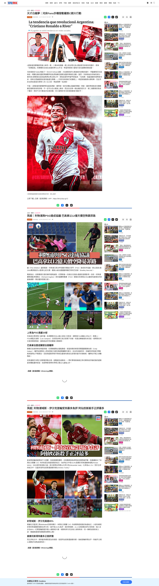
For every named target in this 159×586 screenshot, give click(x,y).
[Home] (12, 3)
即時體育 (37, 10)
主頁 (28, 10)
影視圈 (121, 48)
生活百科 (121, 114)
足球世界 (37, 213)
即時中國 (121, 38)
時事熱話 (121, 67)
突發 (120, 29)
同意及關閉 (126, 582)
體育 (32, 10)
